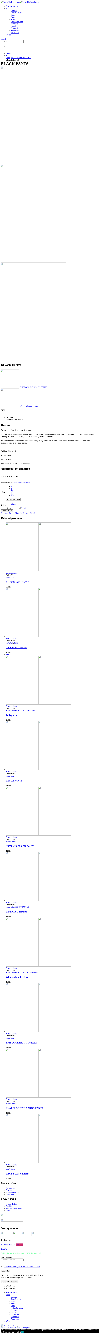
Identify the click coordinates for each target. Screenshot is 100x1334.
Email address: (6, 1257)
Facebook (5, 513)
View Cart (5, 1282)
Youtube (12, 1244)
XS (12, 486)
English (11, 1325)
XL (12, 495)
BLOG (4, 1249)
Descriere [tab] (9, 417)
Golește (23, 508)
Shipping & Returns (13, 1192)
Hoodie (13, 26)
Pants (13, 17)
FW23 (8, 841)
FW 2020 (9, 643)
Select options (11, 573)
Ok (22, 1332)
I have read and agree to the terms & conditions (22, 1267)
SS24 (13, 577)
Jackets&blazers (17, 22)
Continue (14, 1282)
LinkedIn (18, 513)
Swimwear (15, 30)
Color (3, 505)
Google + (26, 513)
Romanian (12, 1327)
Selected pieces (12, 6)
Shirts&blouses (16, 13)
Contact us (10, 1194)
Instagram (19, 1244)
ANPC (8, 1210)
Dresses (14, 11)
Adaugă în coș (7, 511)
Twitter (12, 513)
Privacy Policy (11, 1204)
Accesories (15, 33)
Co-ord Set (15, 28)
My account (10, 1188)
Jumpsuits (14, 24)
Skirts (13, 19)
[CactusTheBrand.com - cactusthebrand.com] (20, 2)
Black (13, 504)
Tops (13, 15)
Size (3, 492)
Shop (8, 8)
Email (32, 513)
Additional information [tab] (14, 420)
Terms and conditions (14, 1208)
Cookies (9, 1206)
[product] (52, 547)
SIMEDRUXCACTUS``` (25, 482)
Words (8, 35)
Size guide (10, 1190)
